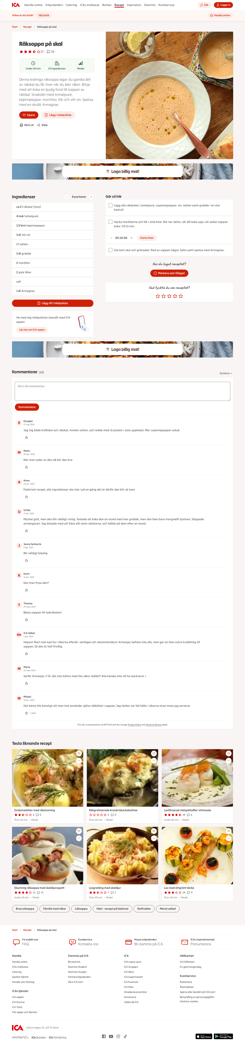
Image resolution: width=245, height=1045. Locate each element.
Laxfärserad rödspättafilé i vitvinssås (187, 810)
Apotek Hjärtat (20, 976)
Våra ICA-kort (75, 982)
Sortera (224, 373)
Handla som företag (23, 982)
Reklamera (186, 982)
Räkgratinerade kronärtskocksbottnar (113, 810)
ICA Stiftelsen (187, 961)
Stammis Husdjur (77, 971)
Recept (119, 5)
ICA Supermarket (133, 976)
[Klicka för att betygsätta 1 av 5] (158, 296)
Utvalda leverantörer (135, 992)
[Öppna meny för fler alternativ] (79, 761)
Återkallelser (187, 987)
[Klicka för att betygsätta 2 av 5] (163, 296)
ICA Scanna (18, 1002)
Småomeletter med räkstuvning (34, 810)
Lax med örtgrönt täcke (179, 888)
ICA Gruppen (131, 966)
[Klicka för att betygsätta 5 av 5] (181, 296)
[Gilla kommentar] (26, 437)
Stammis (150, 5)
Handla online (33, 5)
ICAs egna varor (133, 961)
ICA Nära (129, 971)
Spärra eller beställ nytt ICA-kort (197, 992)
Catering (71, 5)
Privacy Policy (134, 724)
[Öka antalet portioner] (91, 197)
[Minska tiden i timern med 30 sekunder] (111, 238)
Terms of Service (154, 724)
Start (15, 26)
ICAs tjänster (20, 991)
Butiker (107, 5)
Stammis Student (77, 966)
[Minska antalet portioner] (67, 197)
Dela (45, 125)
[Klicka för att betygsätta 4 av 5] (175, 296)
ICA (126, 955)
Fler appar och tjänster (24, 1012)
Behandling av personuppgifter (197, 997)
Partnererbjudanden (79, 976)
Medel (80, 68)
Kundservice (166, 5)
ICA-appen (18, 997)
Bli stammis (74, 961)
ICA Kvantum (131, 982)
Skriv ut (29, 125)
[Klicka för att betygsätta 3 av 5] (169, 296)
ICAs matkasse (89, 5)
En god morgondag (190, 966)
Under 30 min (33, 68)
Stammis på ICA (78, 955)
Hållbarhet (187, 955)
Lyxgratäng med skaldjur (105, 888)
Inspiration (134, 5)
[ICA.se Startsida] (16, 5)
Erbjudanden (54, 5)
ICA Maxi (128, 987)
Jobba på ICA (131, 1002)
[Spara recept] (79, 753)
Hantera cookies (189, 1001)
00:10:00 (121, 238)
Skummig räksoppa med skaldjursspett (39, 888)
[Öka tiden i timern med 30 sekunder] (131, 238)
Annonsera (130, 997)
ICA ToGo (17, 1007)
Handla (16, 955)
